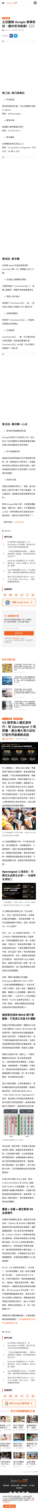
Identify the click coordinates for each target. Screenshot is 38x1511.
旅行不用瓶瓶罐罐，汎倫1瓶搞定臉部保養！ (19, 1426)
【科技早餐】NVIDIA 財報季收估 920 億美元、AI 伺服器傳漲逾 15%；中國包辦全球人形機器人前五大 (25, 704)
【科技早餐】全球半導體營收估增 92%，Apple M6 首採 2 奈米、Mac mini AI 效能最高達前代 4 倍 (24, 679)
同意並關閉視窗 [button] (9, 1506)
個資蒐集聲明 (16, 638)
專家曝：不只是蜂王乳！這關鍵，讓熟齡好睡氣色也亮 (5, 1426)
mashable (18, 522)
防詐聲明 (19, 1488)
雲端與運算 (18, 719)
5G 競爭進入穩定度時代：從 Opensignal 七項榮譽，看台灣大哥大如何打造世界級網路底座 (21, 544)
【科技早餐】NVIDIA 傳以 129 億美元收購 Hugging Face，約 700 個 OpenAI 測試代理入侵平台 (24, 667)
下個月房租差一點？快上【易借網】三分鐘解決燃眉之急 (5, 1463)
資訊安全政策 (15, 1485)
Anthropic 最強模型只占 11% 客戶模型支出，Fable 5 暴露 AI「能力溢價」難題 (21, 563)
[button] (3, 3)
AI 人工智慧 (7, 719)
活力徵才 (32, 1485)
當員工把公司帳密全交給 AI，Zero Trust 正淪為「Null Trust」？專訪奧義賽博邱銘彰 (21, 579)
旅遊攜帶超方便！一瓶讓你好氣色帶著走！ (32, 1426)
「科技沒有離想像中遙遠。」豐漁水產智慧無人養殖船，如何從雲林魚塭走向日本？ (21, 553)
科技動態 (6, 18)
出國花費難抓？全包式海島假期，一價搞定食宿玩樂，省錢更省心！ (32, 1463)
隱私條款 (6, 1485)
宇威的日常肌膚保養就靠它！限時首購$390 (5, 1445)
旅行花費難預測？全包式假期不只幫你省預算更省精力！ (18, 1463)
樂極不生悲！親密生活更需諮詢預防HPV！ (18, 1445)
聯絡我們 (24, 1485)
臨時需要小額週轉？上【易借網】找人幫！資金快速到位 (32, 1445)
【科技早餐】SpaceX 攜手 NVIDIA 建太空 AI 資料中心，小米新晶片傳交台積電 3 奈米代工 (25, 691)
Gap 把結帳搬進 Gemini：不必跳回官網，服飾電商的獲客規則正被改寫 (21, 571)
